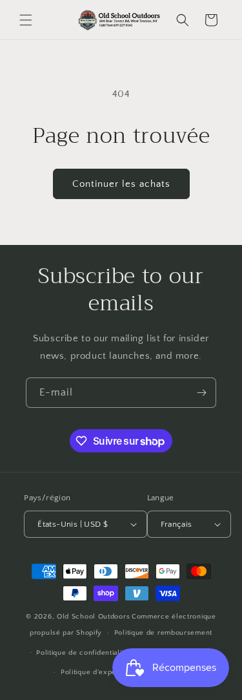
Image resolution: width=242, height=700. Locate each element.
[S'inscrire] (201, 392)
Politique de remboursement (163, 633)
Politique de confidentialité (82, 653)
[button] (26, 20)
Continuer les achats (121, 183)
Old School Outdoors (93, 616)
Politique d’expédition (98, 672)
